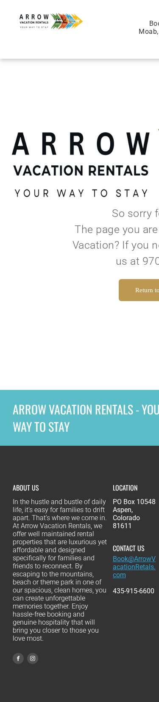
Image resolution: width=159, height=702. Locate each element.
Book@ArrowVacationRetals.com (134, 567)
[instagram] (32, 659)
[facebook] (18, 659)
